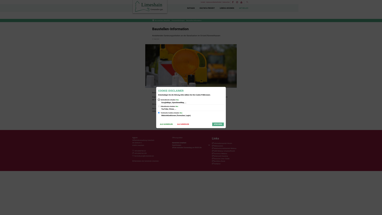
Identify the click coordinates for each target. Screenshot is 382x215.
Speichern (218, 124)
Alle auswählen (166, 124)
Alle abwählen (183, 124)
